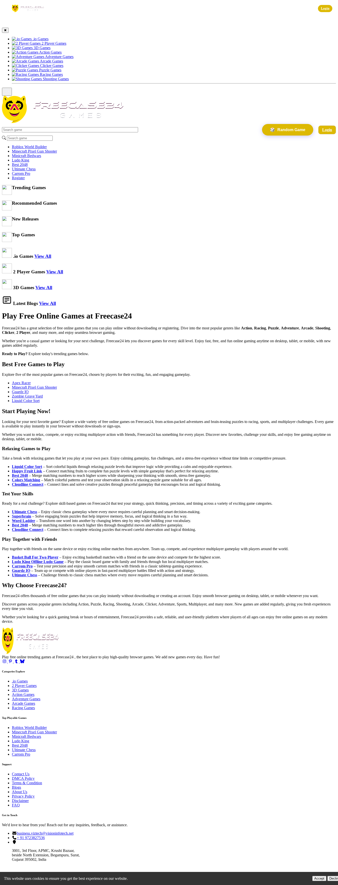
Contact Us (20, 774)
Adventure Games (26, 699)
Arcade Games (23, 703)
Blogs (16, 787)
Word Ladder (23, 521)
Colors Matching (26, 480)
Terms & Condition (27, 783)
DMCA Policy (23, 778)
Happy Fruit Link (27, 471)
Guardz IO (20, 392)
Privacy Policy (23, 796)
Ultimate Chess (24, 169)
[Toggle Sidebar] (7, 92)
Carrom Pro (21, 173)
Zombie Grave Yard (27, 396)
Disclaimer (20, 801)
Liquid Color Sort (26, 401)
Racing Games (23, 708)
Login (325, 8)
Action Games (23, 694)
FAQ (16, 805)
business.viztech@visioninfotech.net (45, 833)
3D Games (20, 690)
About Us (19, 792)
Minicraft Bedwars (26, 156)
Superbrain (21, 516)
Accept (319, 878)
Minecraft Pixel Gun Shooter (34, 151)
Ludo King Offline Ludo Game (38, 562)
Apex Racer (21, 383)
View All (42, 256)
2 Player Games (24, 686)
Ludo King (20, 160)
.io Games (20, 681)
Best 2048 (20, 164)
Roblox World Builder (29, 147)
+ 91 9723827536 (31, 838)
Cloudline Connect (27, 484)
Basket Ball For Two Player (35, 557)
